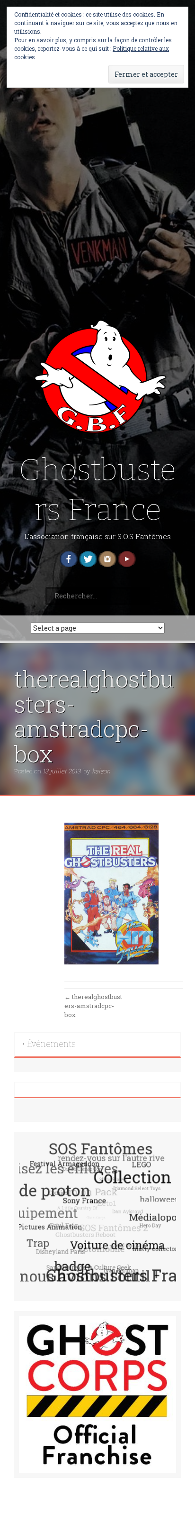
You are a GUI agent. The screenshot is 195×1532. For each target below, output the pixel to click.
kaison (101, 771)
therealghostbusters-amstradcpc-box (93, 1005)
